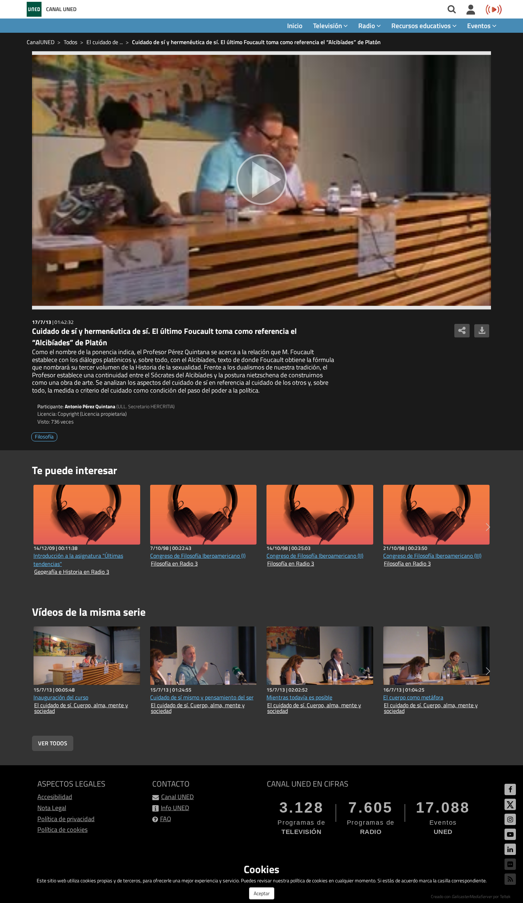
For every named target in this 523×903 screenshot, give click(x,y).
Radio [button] (367, 25)
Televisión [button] (328, 25)
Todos (70, 42)
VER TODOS (52, 743)
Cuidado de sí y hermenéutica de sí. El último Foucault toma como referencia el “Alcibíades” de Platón (256, 42)
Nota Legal (51, 808)
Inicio (294, 25)
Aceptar (262, 893)
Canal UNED (177, 797)
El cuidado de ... (104, 42)
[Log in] (471, 10)
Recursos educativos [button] (421, 25)
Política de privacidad (66, 819)
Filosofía (44, 436)
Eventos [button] (479, 25)
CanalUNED (40, 42)
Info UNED (175, 808)
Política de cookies (62, 829)
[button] (488, 527)
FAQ (165, 819)
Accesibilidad (54, 797)
